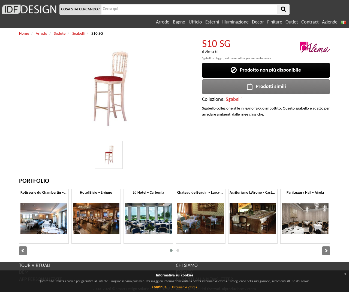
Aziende (330, 22)
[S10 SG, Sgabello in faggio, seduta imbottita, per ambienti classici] (108, 154)
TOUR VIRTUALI (34, 265)
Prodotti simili (269, 86)
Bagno (179, 22)
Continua (159, 287)
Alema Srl (211, 52)
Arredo (163, 22)
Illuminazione (235, 22)
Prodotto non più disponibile (269, 70)
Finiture (274, 22)
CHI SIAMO (187, 265)
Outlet (291, 22)
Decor (258, 22)
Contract (310, 22)
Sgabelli (234, 99)
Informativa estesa (184, 287)
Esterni (212, 22)
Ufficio (195, 22)
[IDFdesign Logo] (29, 9)
